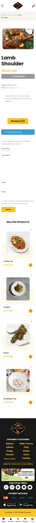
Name (4, 182)
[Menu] (2, 5)
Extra (26, 454)
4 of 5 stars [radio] (8, 150)
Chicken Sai (8, 261)
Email (3, 192)
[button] (30, 32)
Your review (6, 155)
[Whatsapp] (6, 487)
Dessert (10, 454)
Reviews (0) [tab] (18, 121)
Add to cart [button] (31, 265)
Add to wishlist (31, 230)
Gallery (30, 464)
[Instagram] (12, 487)
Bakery (9, 443)
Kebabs (26, 458)
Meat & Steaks (9, 459)
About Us (6, 464)
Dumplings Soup (9, 399)
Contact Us (15, 464)
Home (3, 15)
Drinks (26, 451)
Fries (26, 447)
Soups (10, 451)
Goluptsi (6, 307)
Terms (23, 464)
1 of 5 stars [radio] (2, 150)
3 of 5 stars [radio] (6, 150)
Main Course (11, 15)
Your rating (5, 149)
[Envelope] (30, 487)
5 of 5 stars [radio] (10, 150)
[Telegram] (24, 487)
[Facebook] (18, 487)
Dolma (6, 353)
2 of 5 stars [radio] (4, 150)
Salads (9, 447)
